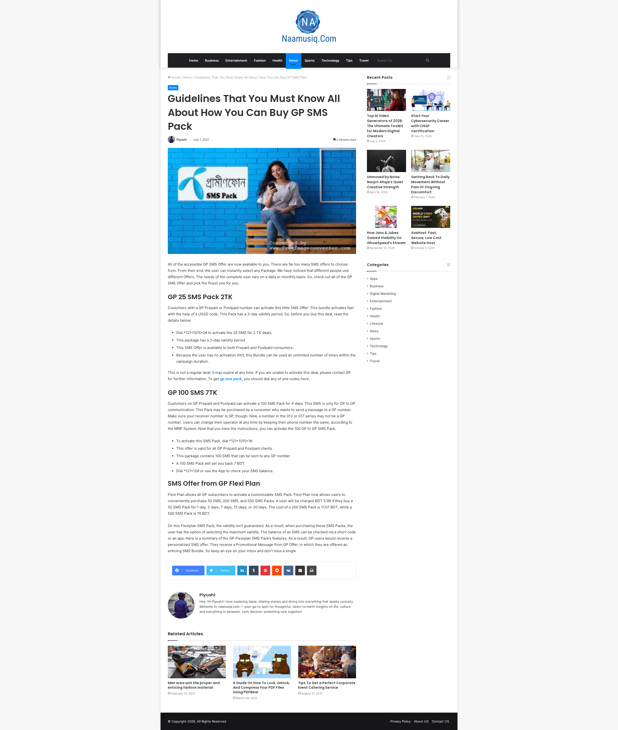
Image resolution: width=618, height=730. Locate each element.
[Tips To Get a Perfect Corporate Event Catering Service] (327, 662)
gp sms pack (231, 378)
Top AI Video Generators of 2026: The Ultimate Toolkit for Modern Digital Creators (385, 125)
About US (421, 721)
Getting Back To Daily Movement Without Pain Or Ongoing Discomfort (430, 184)
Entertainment (236, 60)
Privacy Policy (400, 721)
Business (212, 60)
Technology (330, 60)
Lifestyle (376, 323)
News (293, 60)
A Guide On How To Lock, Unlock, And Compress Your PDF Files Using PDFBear (261, 687)
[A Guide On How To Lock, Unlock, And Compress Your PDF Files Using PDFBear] (262, 662)
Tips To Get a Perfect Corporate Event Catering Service (326, 685)
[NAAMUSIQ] (309, 26)
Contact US (440, 721)
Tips (349, 60)
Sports (310, 60)
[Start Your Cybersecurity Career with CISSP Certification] (430, 100)
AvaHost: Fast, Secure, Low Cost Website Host (426, 237)
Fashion (260, 60)
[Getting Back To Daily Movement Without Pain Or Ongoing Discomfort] (430, 161)
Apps (374, 279)
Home (193, 60)
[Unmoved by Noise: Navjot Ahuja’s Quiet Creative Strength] (386, 161)
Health (277, 60)
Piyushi (181, 139)
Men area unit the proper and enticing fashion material (194, 685)
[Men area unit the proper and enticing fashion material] (197, 662)
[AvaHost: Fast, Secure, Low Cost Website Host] (430, 217)
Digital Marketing (383, 294)
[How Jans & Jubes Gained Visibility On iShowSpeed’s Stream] (386, 217)
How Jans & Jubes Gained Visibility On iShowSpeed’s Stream (386, 237)
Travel (363, 60)
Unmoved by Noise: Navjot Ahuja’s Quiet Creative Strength (385, 181)
